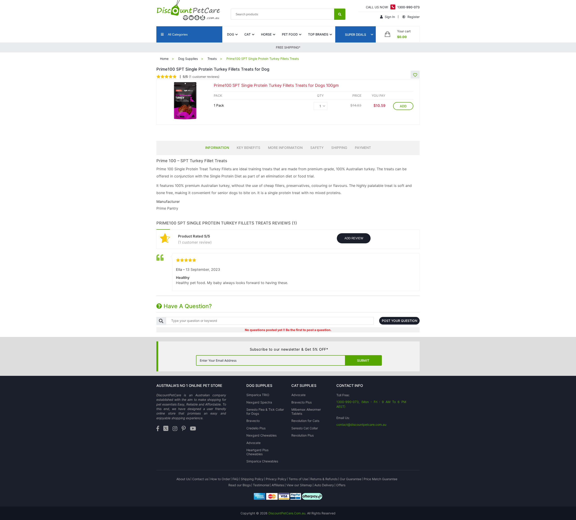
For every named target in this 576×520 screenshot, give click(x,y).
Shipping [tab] (339, 148)
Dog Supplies (188, 59)
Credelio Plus (256, 428)
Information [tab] (217, 148)
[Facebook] (157, 429)
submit (363, 360)
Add (403, 106)
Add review (353, 238)
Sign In (389, 17)
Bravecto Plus (301, 402)
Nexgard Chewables (261, 435)
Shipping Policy (252, 479)
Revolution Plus (302, 435)
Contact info (349, 385)
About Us (183, 479)
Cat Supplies (303, 385)
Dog (230, 34)
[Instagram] (175, 429)
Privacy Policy (276, 479)
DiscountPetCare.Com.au (286, 513)
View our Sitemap (299, 485)
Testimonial (261, 485)
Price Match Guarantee (380, 479)
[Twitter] (165, 429)
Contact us (200, 479)
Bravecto (253, 421)
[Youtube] (193, 429)
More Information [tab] (285, 148)
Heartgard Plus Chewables (257, 452)
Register (413, 17)
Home (164, 59)
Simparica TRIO (257, 395)
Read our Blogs (239, 485)
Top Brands (318, 34)
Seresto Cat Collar (304, 428)
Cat (247, 34)
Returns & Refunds (324, 479)
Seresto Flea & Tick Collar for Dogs (265, 411)
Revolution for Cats (305, 421)
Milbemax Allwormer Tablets (306, 411)
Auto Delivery (324, 485)
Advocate (253, 443)
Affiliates (278, 485)
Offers (340, 485)
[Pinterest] (184, 429)
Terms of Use (298, 479)
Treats (212, 59)
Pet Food (290, 34)
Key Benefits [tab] (248, 148)
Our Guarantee (350, 479)
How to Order (220, 479)
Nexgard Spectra (259, 402)
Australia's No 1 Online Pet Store (189, 385)
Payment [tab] (363, 148)
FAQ (235, 479)
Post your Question (399, 321)
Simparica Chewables (262, 461)
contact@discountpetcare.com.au (361, 424)
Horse (266, 34)
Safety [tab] (317, 148)
